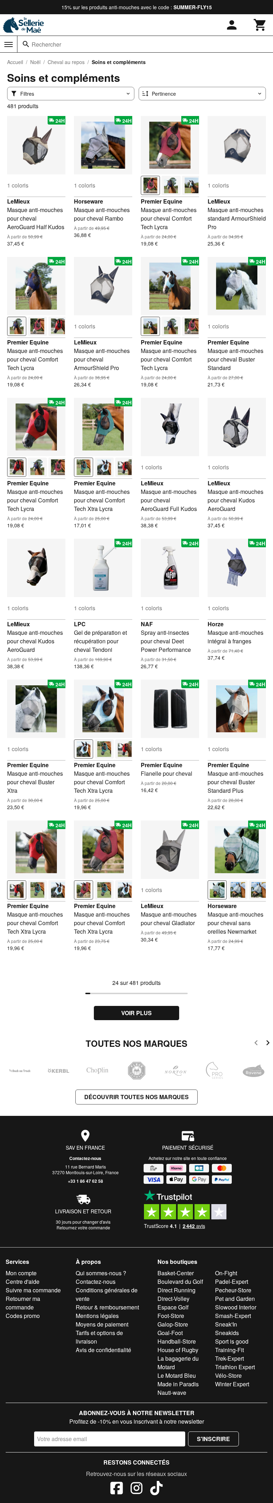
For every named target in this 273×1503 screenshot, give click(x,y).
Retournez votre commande (83, 1227)
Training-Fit (229, 1350)
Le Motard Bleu (176, 1375)
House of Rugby (177, 1350)
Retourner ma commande (23, 1302)
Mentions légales (97, 1316)
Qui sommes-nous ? (101, 1273)
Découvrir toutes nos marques (136, 1097)
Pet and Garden (235, 1298)
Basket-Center (175, 1273)
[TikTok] (156, 1489)
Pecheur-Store (233, 1290)
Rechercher (46, 44)
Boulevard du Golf (180, 1281)
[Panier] (260, 25)
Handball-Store (176, 1341)
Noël (35, 61)
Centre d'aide (22, 1281)
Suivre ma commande (33, 1290)
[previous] (256, 1044)
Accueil (15, 61)
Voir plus (136, 1013)
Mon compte (21, 1273)
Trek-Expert (229, 1358)
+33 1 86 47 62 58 (85, 1181)
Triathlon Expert (235, 1367)
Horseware (88, 201)
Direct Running (176, 1290)
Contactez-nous (85, 1158)
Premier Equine (161, 201)
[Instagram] (136, 1489)
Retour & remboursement (107, 1307)
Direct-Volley (173, 1298)
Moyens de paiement (102, 1324)
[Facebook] (116, 1489)
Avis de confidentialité (103, 1350)
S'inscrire (213, 1439)
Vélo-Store (228, 1375)
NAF (147, 624)
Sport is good (231, 1341)
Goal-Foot (170, 1333)
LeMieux (18, 201)
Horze (216, 624)
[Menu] (8, 44)
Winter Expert (232, 1384)
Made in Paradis (178, 1384)
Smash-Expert (233, 1316)
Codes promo (23, 1316)
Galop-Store (172, 1324)
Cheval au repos (66, 61)
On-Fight (226, 1273)
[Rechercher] (26, 44)
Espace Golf (172, 1307)
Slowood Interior (235, 1307)
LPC (80, 624)
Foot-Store (170, 1316)
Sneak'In (226, 1324)
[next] (268, 1044)
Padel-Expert (231, 1281)
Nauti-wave (171, 1392)
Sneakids (227, 1333)
